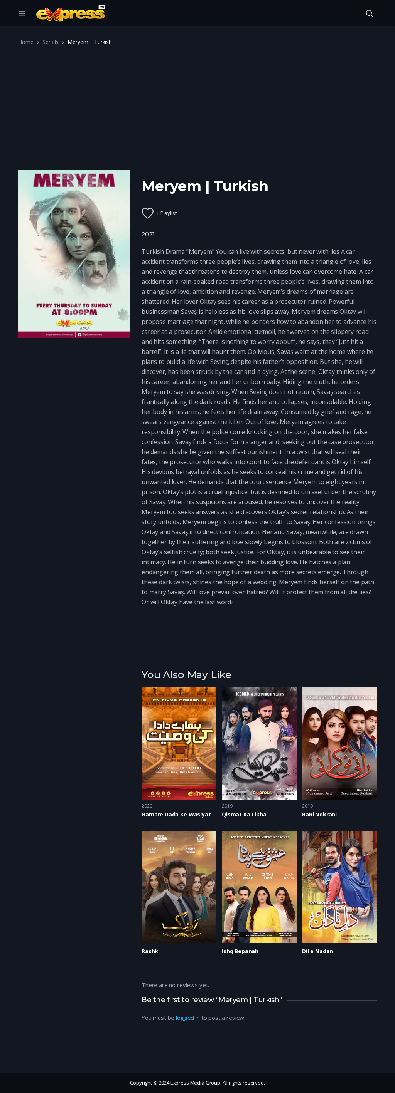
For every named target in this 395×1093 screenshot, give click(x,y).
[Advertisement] (197, 111)
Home (25, 41)
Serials (50, 41)
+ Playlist (167, 213)
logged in (188, 1017)
